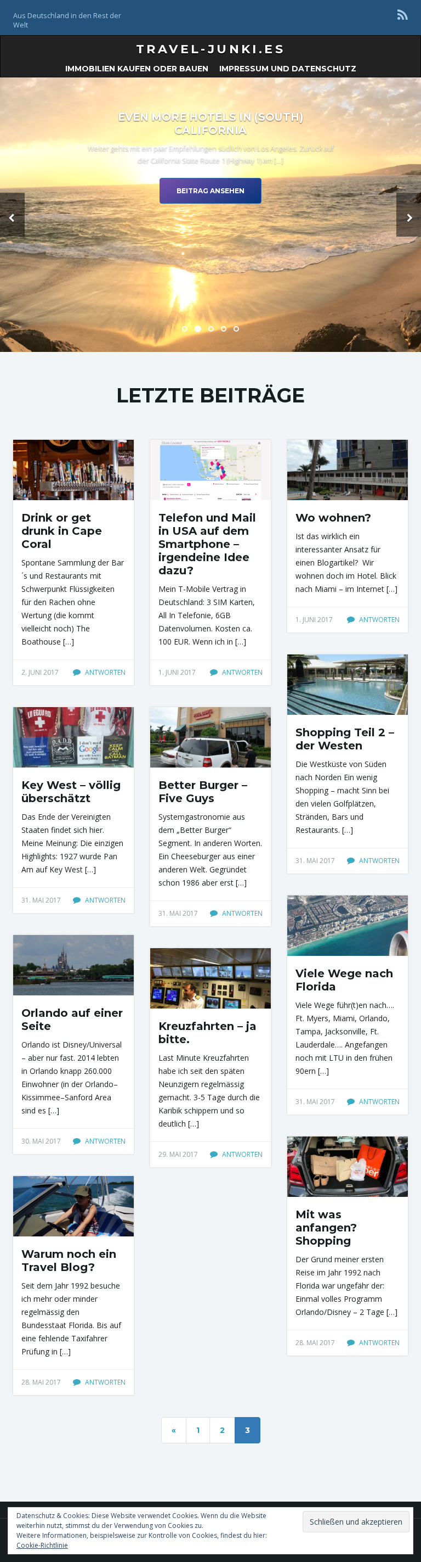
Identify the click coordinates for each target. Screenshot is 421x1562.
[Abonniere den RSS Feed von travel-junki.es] (402, 14)
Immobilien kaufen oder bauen (136, 69)
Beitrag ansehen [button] (210, 191)
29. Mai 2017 (178, 1154)
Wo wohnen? (333, 517)
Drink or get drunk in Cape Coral (61, 531)
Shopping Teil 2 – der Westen (344, 739)
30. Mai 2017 (41, 1141)
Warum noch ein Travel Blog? (68, 1260)
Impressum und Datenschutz (287, 69)
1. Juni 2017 (177, 672)
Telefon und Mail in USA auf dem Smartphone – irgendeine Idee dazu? (207, 544)
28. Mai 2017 (315, 1342)
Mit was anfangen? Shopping (326, 1227)
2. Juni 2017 (40, 672)
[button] (12, 215)
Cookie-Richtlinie (42, 1545)
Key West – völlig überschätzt (71, 792)
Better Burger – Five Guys (202, 792)
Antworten (104, 672)
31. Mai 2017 (315, 860)
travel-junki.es (210, 49)
